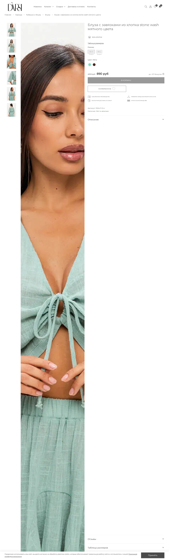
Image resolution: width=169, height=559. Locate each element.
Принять (152, 555)
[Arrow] (163, 120)
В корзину (126, 80)
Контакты (91, 7)
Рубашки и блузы (33, 15)
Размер (91, 47)
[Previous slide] (23, 294)
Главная (8, 15)
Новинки (38, 7)
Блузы (47, 15)
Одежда (18, 15)
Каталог (47, 7)
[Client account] (150, 7)
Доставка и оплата (76, 7)
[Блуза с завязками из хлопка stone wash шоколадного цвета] (94, 64)
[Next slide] (81, 294)
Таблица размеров (96, 43)
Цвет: (92, 60)
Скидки (59, 7)
